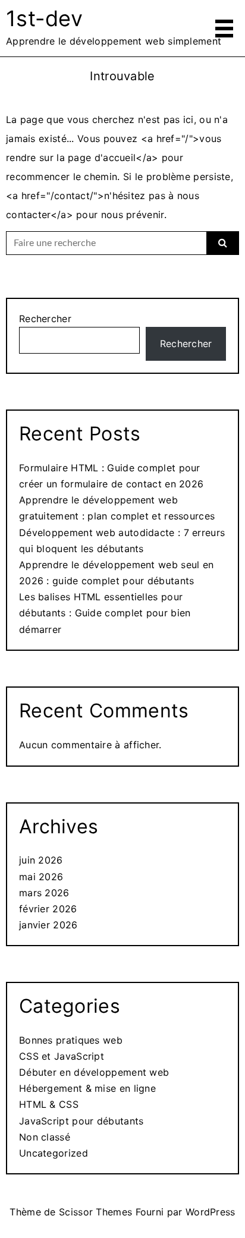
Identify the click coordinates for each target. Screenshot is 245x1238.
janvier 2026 (48, 925)
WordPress (210, 1212)
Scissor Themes (95, 1212)
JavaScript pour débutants (81, 1121)
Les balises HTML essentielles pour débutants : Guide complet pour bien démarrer (105, 613)
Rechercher (45, 319)
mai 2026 (41, 877)
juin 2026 (41, 860)
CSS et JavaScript (61, 1056)
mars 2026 (44, 893)
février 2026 (48, 909)
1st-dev (44, 18)
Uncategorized (53, 1153)
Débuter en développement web (94, 1072)
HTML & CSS (48, 1104)
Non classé (44, 1137)
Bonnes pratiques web (70, 1040)
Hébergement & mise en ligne (87, 1088)
